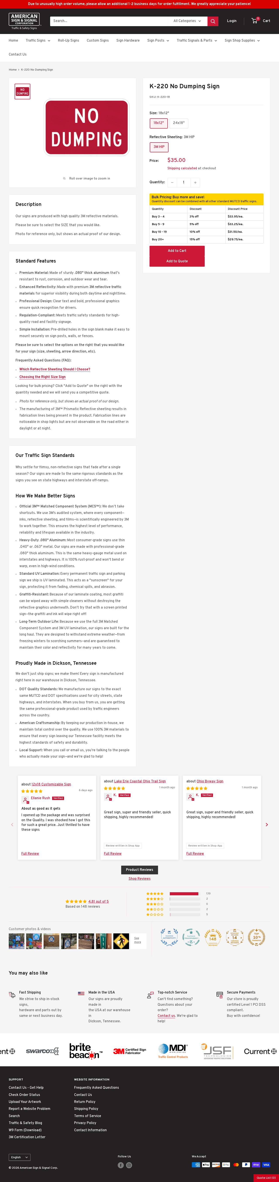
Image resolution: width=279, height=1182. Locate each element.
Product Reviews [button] (139, 870)
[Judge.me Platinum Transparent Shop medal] (191, 937)
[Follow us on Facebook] (121, 1165)
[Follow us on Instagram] (129, 1165)
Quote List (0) (266, 1178)
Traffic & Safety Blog (25, 1123)
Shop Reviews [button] (140, 879)
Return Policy (84, 1102)
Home (13, 41)
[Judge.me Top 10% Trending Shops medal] (256, 937)
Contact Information (90, 1130)
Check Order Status (24, 1095)
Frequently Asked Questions (96, 1088)
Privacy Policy (85, 1123)
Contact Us (18, 55)
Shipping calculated (182, 168)
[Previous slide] (12, 824)
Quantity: (157, 182)
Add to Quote (177, 261)
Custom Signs (98, 41)
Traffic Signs (36, 41)
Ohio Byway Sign (210, 781)
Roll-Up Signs (68, 41)
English (16, 1157)
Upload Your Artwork (25, 1102)
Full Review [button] (30, 854)
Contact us (166, 1016)
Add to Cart (177, 251)
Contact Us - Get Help (26, 1088)
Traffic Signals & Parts (194, 41)
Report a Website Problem (29, 1109)
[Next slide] (266, 824)
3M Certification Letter (27, 1137)
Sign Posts (155, 41)
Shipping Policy (86, 1109)
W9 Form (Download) (25, 1130)
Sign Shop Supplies (240, 41)
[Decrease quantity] (172, 182)
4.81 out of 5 (98, 902)
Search (14, 1116)
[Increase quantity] (195, 182)
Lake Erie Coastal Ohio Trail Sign (140, 781)
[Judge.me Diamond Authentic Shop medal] (169, 937)
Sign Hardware (128, 41)
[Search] (213, 21)
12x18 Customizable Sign (51, 784)
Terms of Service (87, 1116)
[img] (31, 791)
